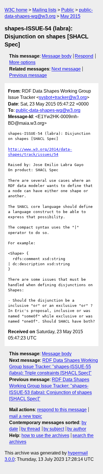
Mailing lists (44, 9)
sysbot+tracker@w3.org (63, 97)
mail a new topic (25, 416)
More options (22, 62)
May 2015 (70, 16)
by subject (53, 428)
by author (76, 428)
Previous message (28, 75)
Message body (57, 56)
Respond (84, 56)
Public (67, 9)
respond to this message (62, 409)
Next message (66, 69)
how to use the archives (45, 435)
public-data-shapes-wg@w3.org (48, 110)
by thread (30, 428)
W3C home (16, 9)
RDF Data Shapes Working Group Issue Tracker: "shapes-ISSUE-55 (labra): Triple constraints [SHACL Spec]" (53, 367)
